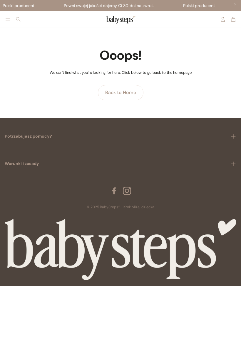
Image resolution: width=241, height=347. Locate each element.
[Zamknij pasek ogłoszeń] (235, 4)
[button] (8, 19)
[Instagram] (127, 191)
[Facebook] (114, 191)
